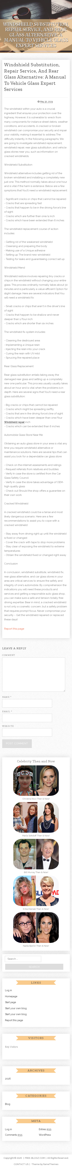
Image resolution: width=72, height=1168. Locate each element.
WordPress (45, 1135)
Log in (8, 990)
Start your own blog (16, 1008)
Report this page (14, 628)
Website (8, 726)
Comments (13, 1135)
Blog (7, 1104)
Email (7, 711)
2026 (8, 1078)
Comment (8, 655)
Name (6, 697)
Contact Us (21, 1164)
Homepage (11, 996)
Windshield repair (14, 422)
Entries (45, 1129)
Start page (10, 1002)
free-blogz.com (35, 1158)
